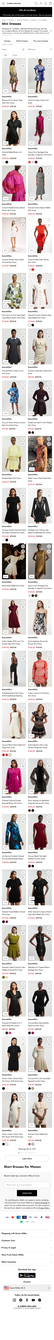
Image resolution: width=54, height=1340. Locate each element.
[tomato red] (29, 162)
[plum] (29, 810)
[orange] (6, 754)
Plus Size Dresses (41, 41)
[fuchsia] (6, 921)
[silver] (32, 162)
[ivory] (3, 162)
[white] (29, 269)
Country (27, 1281)
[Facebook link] (27, 1300)
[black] (6, 162)
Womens (11, 20)
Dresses (33, 20)
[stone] (32, 1088)
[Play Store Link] (27, 1275)
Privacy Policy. (44, 1208)
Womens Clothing (22, 20)
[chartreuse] (36, 595)
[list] (27, 10)
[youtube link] (33, 1300)
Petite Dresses (22, 41)
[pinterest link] (20, 1300)
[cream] (3, 540)
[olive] (3, 977)
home (4, 20)
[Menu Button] (3, 3)
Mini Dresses (43, 20)
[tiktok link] (39, 1300)
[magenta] (36, 162)
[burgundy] (29, 432)
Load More (27, 1159)
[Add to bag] (23, 66)
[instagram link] (14, 1300)
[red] (32, 269)
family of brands (41, 1202)
